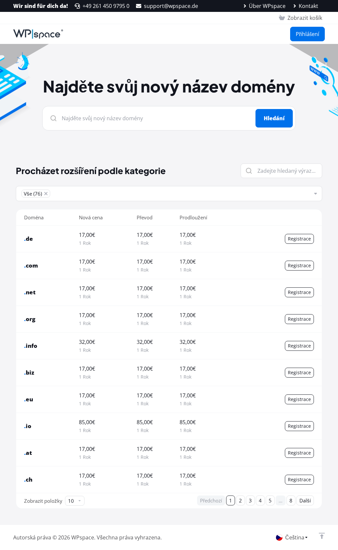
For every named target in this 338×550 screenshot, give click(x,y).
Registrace (299, 239)
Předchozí (211, 500)
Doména (34, 217)
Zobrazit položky (43, 500)
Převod (144, 217)
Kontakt (308, 6)
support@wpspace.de (171, 6)
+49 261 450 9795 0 (106, 6)
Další (305, 500)
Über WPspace (267, 6)
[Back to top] (322, 535)
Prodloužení (193, 217)
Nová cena (91, 217)
